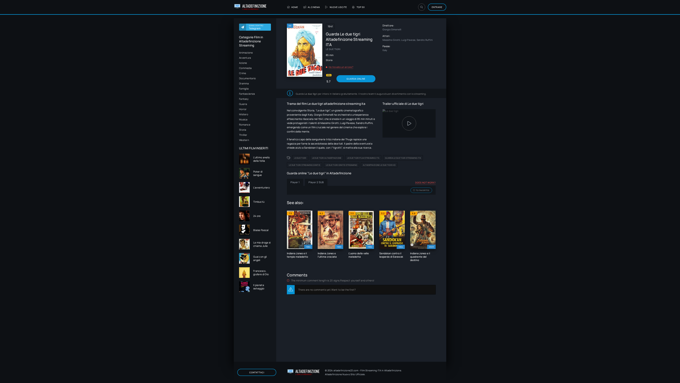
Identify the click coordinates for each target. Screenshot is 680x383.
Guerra (243, 104)
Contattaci (256, 372)
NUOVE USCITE (338, 7)
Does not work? (425, 182)
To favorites (422, 190)
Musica (243, 119)
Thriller (243, 135)
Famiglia (244, 88)
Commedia (245, 68)
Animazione (246, 52)
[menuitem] (255, 52)
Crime (242, 73)
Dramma (244, 83)
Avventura (245, 57)
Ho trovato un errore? (341, 67)
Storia (242, 129)
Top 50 (361, 7)
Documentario (247, 78)
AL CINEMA (314, 7)
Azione (243, 63)
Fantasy (243, 99)
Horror (243, 109)
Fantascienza (247, 93)
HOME (294, 7)
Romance (244, 124)
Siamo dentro (256, 27)
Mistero (243, 114)
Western (244, 140)
